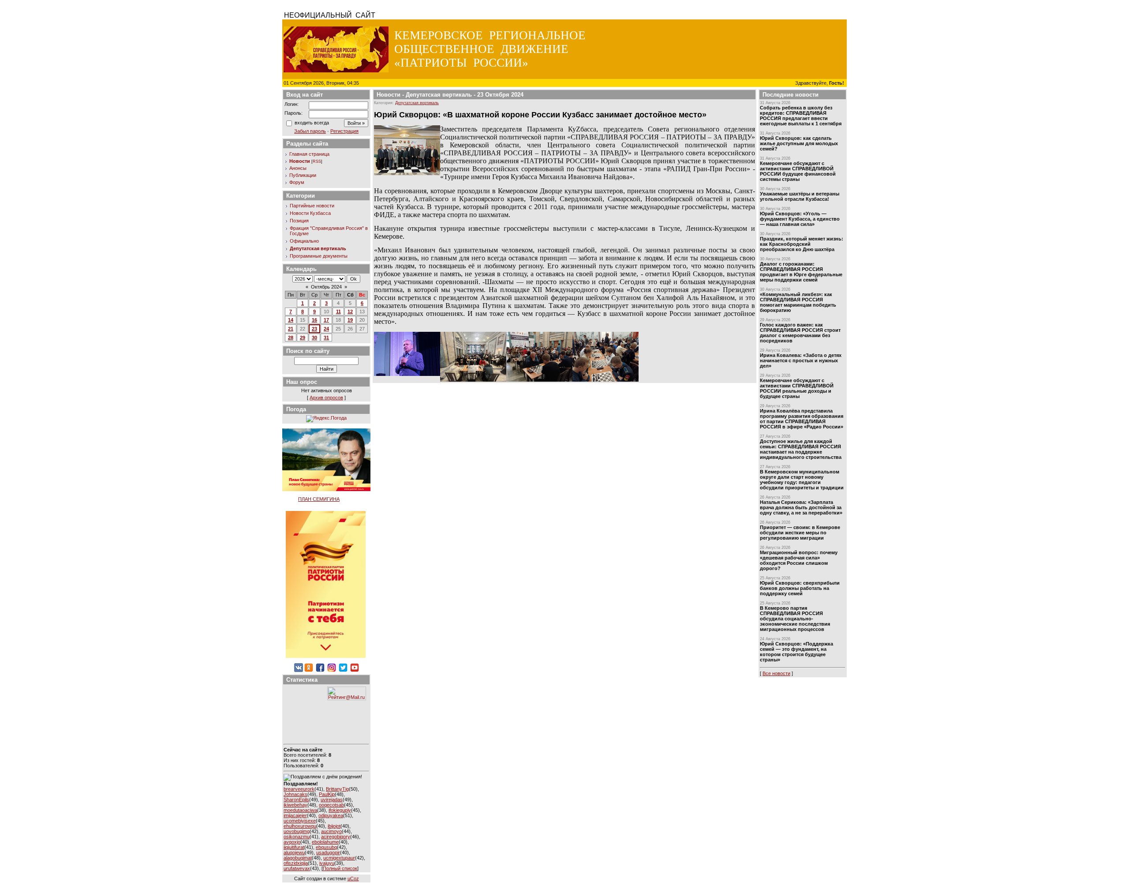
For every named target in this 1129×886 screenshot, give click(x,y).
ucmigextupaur (339, 857)
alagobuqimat (298, 857)
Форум (296, 182)
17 (326, 320)
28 (290, 337)
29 (302, 337)
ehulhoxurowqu (300, 826)
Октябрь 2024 (326, 286)
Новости (299, 161)
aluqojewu (294, 852)
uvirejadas (332, 799)
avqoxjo (292, 842)
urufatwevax (297, 868)
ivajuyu (326, 863)
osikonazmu (297, 836)
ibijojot (334, 826)
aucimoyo (331, 831)
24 (326, 328)
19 (350, 320)
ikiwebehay (295, 804)
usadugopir (328, 852)
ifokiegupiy (340, 810)
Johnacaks (295, 794)
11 (338, 311)
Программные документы (319, 256)
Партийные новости (312, 205)
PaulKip (327, 794)
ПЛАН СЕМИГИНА (319, 499)
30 (314, 337)
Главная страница (309, 154)
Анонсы (298, 168)
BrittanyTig (337, 789)
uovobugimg (297, 831)
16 (314, 320)
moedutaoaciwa (300, 810)
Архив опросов (326, 397)
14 (290, 320)
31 (326, 337)
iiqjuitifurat (294, 847)
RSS (317, 161)
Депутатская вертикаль (318, 248)
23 (314, 328)
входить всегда (312, 122)
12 (350, 311)
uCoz (353, 878)
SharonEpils (296, 799)
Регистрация (344, 131)
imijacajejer (295, 815)
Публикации (302, 175)
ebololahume (325, 842)
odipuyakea (330, 815)
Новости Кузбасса (310, 213)
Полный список (340, 868)
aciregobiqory (335, 836)
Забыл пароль (310, 131)
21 (290, 328)
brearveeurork (299, 789)
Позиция (299, 220)
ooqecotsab (331, 804)
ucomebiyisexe (300, 820)
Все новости (776, 673)
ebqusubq (326, 847)
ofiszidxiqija (296, 863)
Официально (304, 241)
